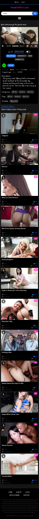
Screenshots (21, 56)
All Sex (14, 92)
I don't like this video (12, 52)
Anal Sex (30, 92)
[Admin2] (4, 65)
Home (10, 492)
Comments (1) (19, 59)
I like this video (9, 52)
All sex (10, 96)
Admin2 (11, 65)
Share (30, 56)
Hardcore (22, 92)
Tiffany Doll (14, 101)
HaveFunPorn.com (14, 515)
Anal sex (25, 96)
